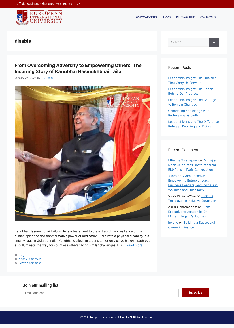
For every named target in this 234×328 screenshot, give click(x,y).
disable (23, 258)
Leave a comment (30, 262)
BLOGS (167, 17)
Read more (134, 245)
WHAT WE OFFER (146, 17)
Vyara (172, 176)
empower (35, 258)
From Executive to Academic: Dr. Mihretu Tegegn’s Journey (189, 211)
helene (173, 222)
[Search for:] (188, 42)
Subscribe (195, 292)
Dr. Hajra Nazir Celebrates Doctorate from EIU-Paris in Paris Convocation (192, 164)
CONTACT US (208, 17)
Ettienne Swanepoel (182, 160)
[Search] (214, 42)
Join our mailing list (40, 285)
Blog (21, 255)
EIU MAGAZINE (185, 17)
